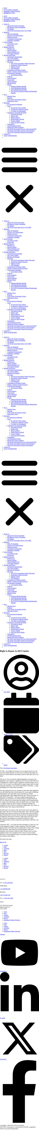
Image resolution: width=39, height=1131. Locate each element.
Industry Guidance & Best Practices (17, 71)
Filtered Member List (13, 52)
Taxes (9, 106)
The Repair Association (10, 768)
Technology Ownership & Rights (16, 112)
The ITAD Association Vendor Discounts (23, 63)
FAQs (5, 912)
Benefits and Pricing (9, 55)
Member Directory (9, 47)
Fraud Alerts (10, 80)
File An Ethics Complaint (11, 9)
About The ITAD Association (15, 26)
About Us (6, 24)
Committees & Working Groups (16, 70)
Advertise (6, 848)
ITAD (5, 8)
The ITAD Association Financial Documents (20, 132)
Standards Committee (13, 40)
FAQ (5, 852)
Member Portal (11, 83)
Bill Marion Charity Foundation (16, 27)
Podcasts (9, 98)
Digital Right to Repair (17, 119)
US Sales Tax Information (18, 111)
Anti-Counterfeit (12, 81)
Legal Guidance (11, 78)
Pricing (9, 85)
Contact (6, 845)
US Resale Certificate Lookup (19, 109)
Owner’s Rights (15, 121)
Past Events (10, 45)
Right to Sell (14, 116)
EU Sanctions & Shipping (14, 104)
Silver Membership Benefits (19, 89)
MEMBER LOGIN (9, 13)
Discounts (10, 62)
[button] (19, 179)
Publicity (9, 76)
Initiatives (6, 32)
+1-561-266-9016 (8, 882)
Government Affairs (16, 75)
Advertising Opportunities (14, 57)
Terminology (11, 124)
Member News (11, 96)
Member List (11, 48)
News (5, 94)
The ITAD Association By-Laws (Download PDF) (21, 129)
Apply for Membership (10, 135)
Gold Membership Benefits (18, 88)
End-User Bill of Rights (17, 122)
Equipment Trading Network (12, 11)
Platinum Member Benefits (18, 86)
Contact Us (7, 134)
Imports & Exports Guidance (15, 127)
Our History (10, 29)
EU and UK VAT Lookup (18, 108)
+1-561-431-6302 (8, 898)
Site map (6, 853)
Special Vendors (12, 50)
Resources (7, 103)
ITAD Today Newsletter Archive (16, 99)
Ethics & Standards (12, 34)
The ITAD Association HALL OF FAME (19, 30)
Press (5, 847)
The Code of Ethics (12, 58)
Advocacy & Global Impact (15, 35)
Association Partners (13, 53)
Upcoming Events (12, 44)
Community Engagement (14, 39)
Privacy (6, 855)
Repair (5, 765)
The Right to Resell (16, 114)
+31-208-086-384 (5, 889)
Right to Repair (15, 117)
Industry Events (15, 67)
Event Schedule (8, 42)
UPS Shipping (15, 68)
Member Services (12, 37)
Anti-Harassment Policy (14, 126)
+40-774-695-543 (5, 895)
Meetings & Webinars (13, 60)
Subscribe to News (12, 101)
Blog (5, 850)
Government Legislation (14, 73)
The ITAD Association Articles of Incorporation (21, 130)
